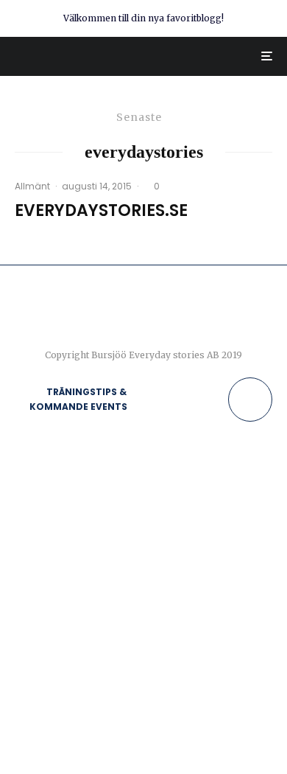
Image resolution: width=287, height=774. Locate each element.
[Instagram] (185, 399)
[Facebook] (156, 399)
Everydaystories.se (101, 210)
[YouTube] (213, 399)
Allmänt (32, 186)
